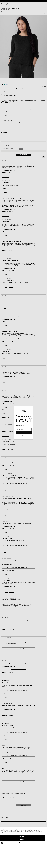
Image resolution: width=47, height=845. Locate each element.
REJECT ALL (22, 839)
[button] (2, 842)
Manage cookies (22, 842)
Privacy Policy (24, 833)
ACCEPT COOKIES (22, 836)
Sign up (23, 432)
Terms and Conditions (33, 833)
